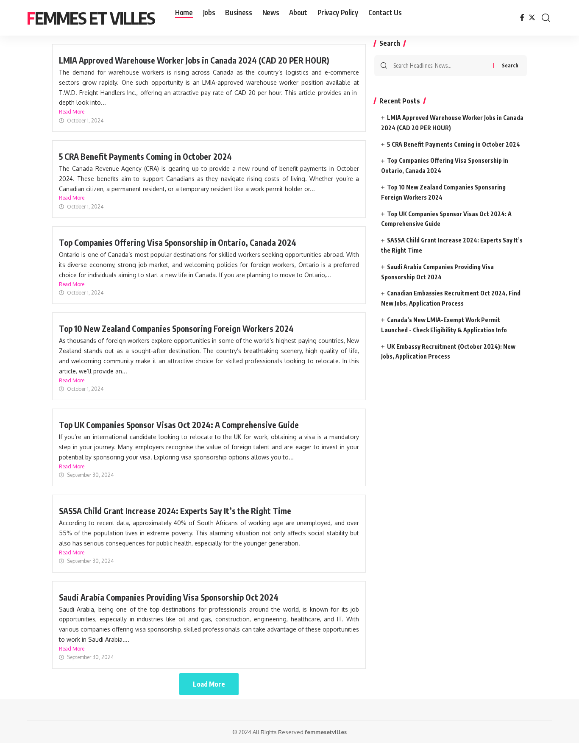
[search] (546, 18)
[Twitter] (531, 17)
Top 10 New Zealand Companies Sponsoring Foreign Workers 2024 (176, 328)
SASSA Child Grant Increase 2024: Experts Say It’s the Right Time (175, 511)
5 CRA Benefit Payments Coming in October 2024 (145, 156)
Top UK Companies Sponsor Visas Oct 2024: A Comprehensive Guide (179, 425)
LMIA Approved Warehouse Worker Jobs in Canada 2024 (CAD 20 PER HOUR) (194, 60)
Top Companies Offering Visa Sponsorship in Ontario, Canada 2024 (177, 242)
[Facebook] (522, 17)
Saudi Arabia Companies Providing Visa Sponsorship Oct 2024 (168, 597)
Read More (71, 112)
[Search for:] (440, 65)
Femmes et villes (91, 18)
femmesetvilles (326, 732)
